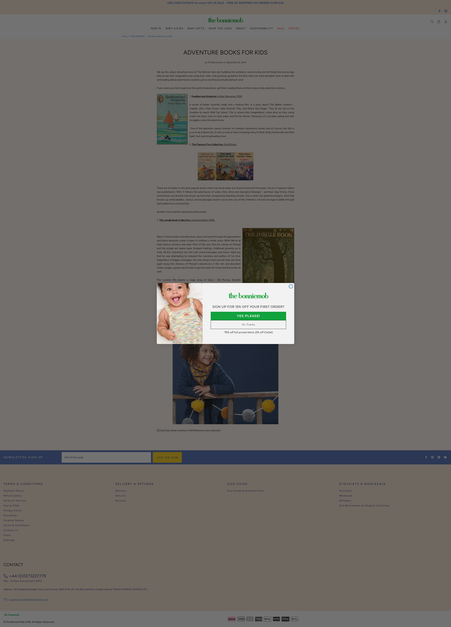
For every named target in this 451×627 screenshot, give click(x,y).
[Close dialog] (291, 286)
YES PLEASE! (248, 316)
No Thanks (248, 324)
